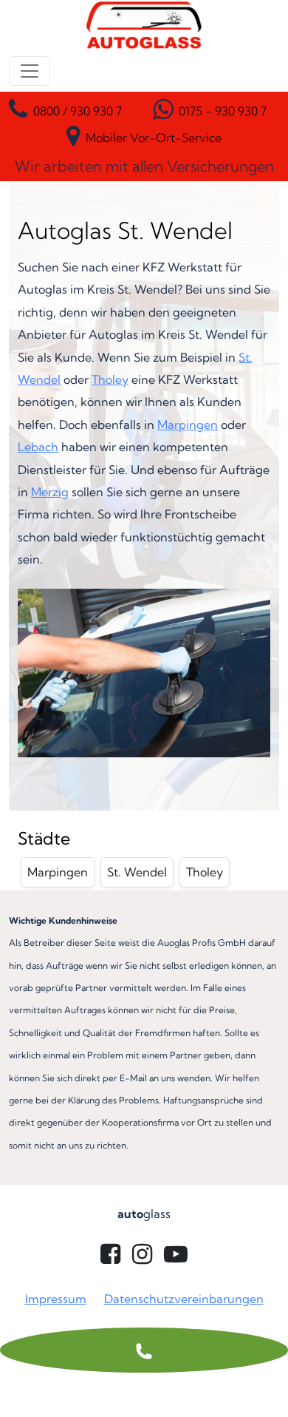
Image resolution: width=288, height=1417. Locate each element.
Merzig (50, 491)
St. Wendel (137, 872)
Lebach (38, 446)
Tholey (110, 379)
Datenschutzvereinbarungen (184, 1298)
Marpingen (187, 424)
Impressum (55, 1298)
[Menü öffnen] (29, 71)
